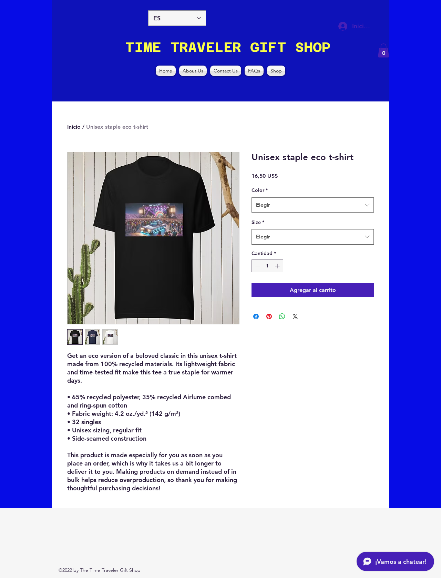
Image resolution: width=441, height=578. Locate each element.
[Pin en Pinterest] (269, 316)
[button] (383, 50)
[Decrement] (257, 266)
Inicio (74, 127)
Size (258, 222)
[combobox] (313, 205)
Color (260, 190)
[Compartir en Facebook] (256, 316)
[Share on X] (295, 316)
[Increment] (278, 266)
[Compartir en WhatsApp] (282, 316)
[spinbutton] (267, 266)
